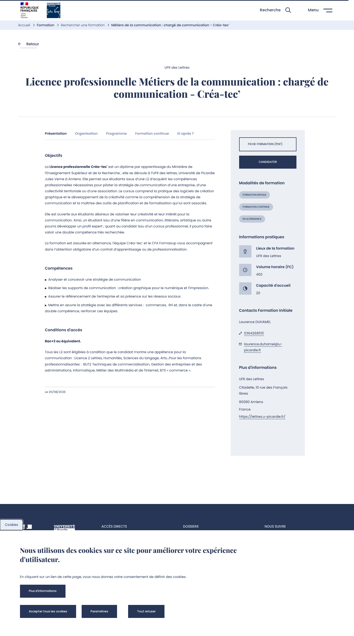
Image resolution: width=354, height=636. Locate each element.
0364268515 (254, 333)
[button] (275, 10)
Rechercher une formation (83, 25)
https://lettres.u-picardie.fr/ (262, 416)
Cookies (11, 524)
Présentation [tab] (56, 133)
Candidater (268, 162)
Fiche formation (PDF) (265, 144)
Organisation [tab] (86, 133)
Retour (32, 44)
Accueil (24, 25)
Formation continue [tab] (152, 133)
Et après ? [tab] (185, 133)
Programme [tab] (116, 133)
